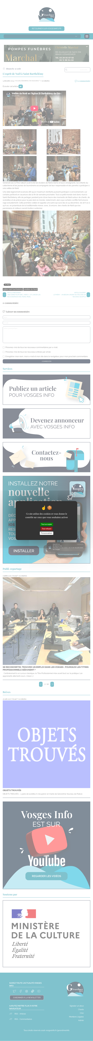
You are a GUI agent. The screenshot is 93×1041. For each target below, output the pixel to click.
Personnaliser (46, 533)
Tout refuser (46, 529)
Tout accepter (46, 524)
